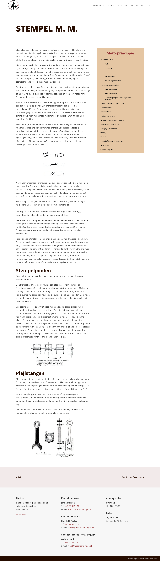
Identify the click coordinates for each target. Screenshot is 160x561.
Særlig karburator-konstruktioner (112, 120)
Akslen (107, 64)
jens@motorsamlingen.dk (80, 509)
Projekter (111, 5)
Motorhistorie (122, 5)
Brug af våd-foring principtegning (112, 141)
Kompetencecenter (137, 5)
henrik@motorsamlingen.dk (81, 527)
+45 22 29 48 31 (72, 542)
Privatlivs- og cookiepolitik (136, 559)
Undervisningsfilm (106, 149)
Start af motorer (106, 137)
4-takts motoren (111, 93)
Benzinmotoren (106, 108)
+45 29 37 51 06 (72, 524)
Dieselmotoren (105, 112)
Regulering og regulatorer (109, 124)
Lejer (106, 72)
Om (149, 5)
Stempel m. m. (110, 76)
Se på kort (21, 514)
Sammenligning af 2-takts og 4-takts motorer (118, 98)
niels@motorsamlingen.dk (80, 546)
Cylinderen (108, 68)
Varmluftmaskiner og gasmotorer (112, 103)
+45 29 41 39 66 (72, 506)
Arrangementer (98, 5)
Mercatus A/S (153, 559)
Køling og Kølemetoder (108, 129)
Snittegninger (105, 145)
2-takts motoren (111, 89)
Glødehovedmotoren (107, 116)
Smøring (103, 133)
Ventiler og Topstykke (113, 81)
